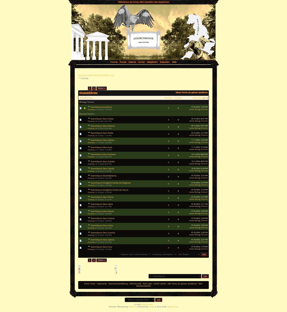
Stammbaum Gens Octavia (102, 218)
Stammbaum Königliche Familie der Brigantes (111, 182)
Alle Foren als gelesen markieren (182, 284)
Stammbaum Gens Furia (101, 246)
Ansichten (178, 98)
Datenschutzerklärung (118, 284)
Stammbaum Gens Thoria (102, 197)
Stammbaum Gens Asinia (102, 225)
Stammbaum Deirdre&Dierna (103, 175)
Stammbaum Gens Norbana (103, 154)
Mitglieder (152, 62)
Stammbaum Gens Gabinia (102, 239)
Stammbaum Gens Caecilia (102, 168)
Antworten (168, 98)
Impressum (102, 284)
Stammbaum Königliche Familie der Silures (109, 190)
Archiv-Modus (160, 284)
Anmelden (149, 2)
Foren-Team (89, 284)
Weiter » (101, 88)
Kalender (165, 62)
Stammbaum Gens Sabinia (102, 140)
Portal (123, 62)
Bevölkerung (107, 75)
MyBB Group (172, 307)
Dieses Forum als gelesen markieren (192, 92)
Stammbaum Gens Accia (101, 147)
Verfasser (89, 98)
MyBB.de (133, 307)
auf (205, 98)
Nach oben (147, 284)
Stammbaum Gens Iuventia (103, 232)
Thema (82, 98)
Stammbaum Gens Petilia (102, 133)
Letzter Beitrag (197, 98)
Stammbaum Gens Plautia (102, 211)
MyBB (151, 307)
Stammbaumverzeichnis (101, 107)
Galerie (132, 62)
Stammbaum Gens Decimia (103, 126)
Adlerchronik (135, 284)
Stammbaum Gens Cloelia (102, 118)
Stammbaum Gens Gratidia (103, 161)
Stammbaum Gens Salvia (102, 204)
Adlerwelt (93, 75)
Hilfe (174, 62)
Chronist (91, 109)
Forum (114, 62)
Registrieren (163, 2)
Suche (141, 62)
